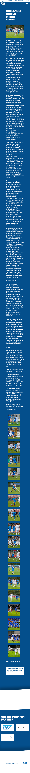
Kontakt (26, 0)
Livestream (10, 0)
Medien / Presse (21, 0)
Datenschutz (15, 763)
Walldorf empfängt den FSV (15, 668)
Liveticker (16, 0)
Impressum (8, 763)
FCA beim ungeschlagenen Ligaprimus (14, 671)
